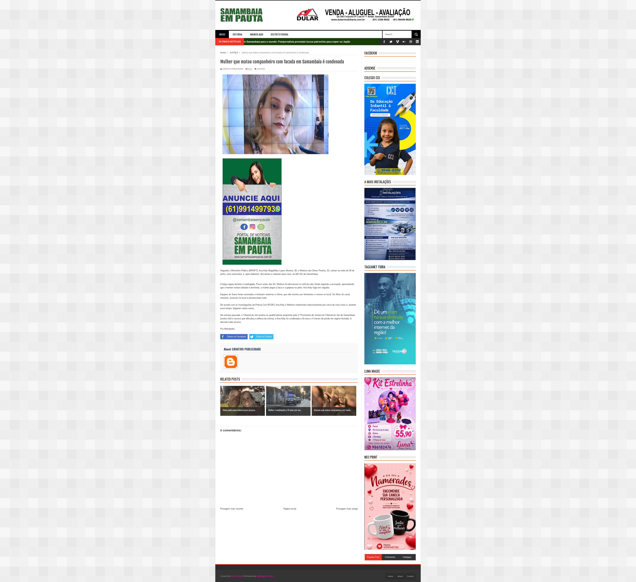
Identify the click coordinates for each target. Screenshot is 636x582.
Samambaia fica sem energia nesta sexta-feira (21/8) (272, 41)
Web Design (236, 576)
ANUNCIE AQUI (256, 34)
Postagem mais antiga (347, 509)
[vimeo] (397, 41)
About (400, 576)
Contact (410, 576)
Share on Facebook (236, 336)
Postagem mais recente (231, 509)
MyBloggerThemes (265, 576)
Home (390, 576)
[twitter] (391, 41)
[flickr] (404, 41)
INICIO (222, 34)
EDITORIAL (237, 34)
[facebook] (384, 41)
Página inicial (289, 509)
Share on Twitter (264, 336)
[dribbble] (410, 41)
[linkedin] (417, 41)
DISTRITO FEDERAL (279, 34)
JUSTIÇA (261, 69)
